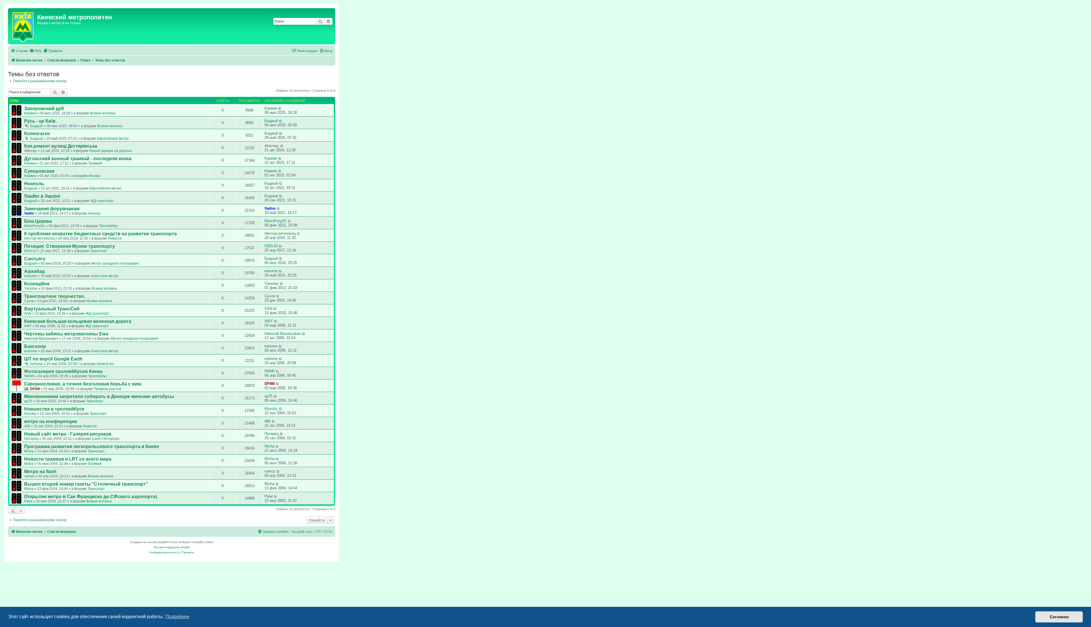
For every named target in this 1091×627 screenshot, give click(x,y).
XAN (27, 313)
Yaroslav (31, 288)
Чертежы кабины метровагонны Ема (66, 333)
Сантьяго (34, 258)
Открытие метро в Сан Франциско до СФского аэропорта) (90, 496)
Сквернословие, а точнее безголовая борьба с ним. (83, 383)
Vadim (29, 213)
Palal (28, 501)
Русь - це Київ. (40, 121)
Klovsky (30, 414)
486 (27, 426)
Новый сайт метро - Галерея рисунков (67, 434)
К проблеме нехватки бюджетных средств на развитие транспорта (100, 233)
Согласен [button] (1059, 616)
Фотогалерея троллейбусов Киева (63, 371)
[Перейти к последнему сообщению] (280, 108)
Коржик (30, 113)
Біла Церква (38, 221)
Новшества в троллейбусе (54, 409)
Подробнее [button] (178, 616)
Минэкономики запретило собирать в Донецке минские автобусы (99, 396)
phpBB (162, 542)
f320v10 (30, 251)
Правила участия (108, 389)
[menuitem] (35, 51)
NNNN (29, 376)
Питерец (31, 439)
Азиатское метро (104, 276)
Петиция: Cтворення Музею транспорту (69, 246)
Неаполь (34, 183)
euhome (30, 276)
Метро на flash (40, 471)
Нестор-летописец (39, 238)
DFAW (35, 389)
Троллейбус (108, 226)
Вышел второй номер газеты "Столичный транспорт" (86, 484)
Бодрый (36, 126)
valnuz (29, 476)
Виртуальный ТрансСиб (52, 308)
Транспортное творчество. (54, 296)
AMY (28, 326)
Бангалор (35, 346)
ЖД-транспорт (102, 201)
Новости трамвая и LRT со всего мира (67, 459)
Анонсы (94, 213)
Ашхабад (34, 271)
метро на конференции (50, 421)
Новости (115, 238)
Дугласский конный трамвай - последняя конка (78, 158)
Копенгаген (37, 133)
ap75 (28, 401)
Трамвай (95, 163)
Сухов (29, 301)
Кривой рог (105, 364)
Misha (29, 451)
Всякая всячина (102, 113)
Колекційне (37, 283)
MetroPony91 (34, 226)
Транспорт (98, 251)
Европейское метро (113, 139)
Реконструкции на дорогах (110, 151)
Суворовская (39, 171)
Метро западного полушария (115, 263)
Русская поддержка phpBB (172, 547)
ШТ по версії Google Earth (53, 358)
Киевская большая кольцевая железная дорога (77, 321)
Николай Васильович (41, 339)
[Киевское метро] (23, 26)
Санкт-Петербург (106, 439)
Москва (94, 176)
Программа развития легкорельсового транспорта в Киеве (91, 446)
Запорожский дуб (44, 108)
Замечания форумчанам (52, 208)
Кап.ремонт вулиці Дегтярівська (60, 146)
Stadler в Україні (42, 196)
